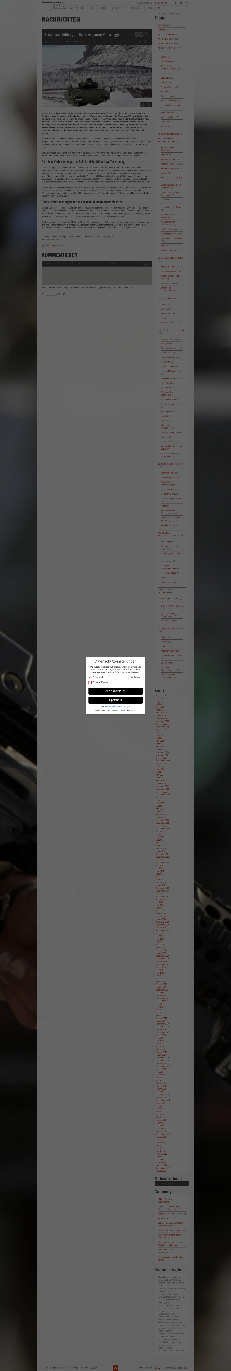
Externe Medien (101, 682)
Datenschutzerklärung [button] (117, 710)
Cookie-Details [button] (101, 710)
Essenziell (98, 677)
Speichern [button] (115, 700)
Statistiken (135, 677)
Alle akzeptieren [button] (115, 691)
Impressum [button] (131, 710)
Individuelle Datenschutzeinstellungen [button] (115, 707)
